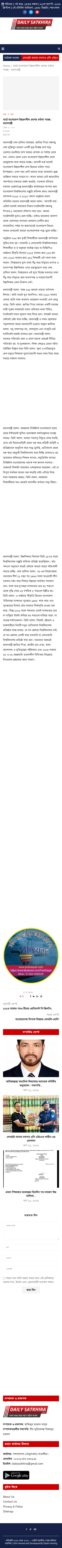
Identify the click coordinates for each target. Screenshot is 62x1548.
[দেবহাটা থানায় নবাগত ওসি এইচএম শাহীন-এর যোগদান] (31, 1114)
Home (6, 66)
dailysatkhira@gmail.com (27, 1463)
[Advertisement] (32, 38)
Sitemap (8, 1511)
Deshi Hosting (50, 1543)
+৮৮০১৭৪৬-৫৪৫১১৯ (24, 1459)
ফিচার (12, 114)
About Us (8, 1497)
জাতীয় (4, 114)
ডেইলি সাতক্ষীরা (38, 1540)
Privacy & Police (13, 1506)
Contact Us (10, 1501)
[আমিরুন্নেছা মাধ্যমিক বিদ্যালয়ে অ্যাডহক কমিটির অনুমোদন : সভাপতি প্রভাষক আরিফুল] (31, 1058)
